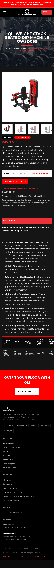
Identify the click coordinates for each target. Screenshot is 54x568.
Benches (7, 455)
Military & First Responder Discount (18, 496)
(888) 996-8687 (10, 533)
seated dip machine (18, 205)
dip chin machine (32, 200)
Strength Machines (37, 196)
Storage (6, 451)
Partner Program (10, 488)
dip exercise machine (21, 203)
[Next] (48, 97)
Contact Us (8, 484)
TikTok (34, 426)
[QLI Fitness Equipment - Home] (27, 409)
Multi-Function (9, 468)
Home (8, 48)
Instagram (22, 426)
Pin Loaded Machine (18, 48)
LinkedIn (45, 426)
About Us (7, 480)
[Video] (5, 117)
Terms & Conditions (10, 556)
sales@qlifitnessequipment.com (17, 536)
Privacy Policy (24, 556)
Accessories (8, 459)
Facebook (8, 426)
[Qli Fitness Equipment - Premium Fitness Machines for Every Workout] (27, 12)
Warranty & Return (38, 556)
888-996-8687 (38, 5)
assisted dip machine (15, 200)
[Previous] (6, 97)
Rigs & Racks (8, 443)
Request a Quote (15, 181)
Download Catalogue (12, 492)
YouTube (8, 431)
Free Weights (9, 464)
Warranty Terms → (41, 173)
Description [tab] (9, 221)
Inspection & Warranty (12, 513)
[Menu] (4, 12)
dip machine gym (37, 203)
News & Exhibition (11, 500)
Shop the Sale (20, 5)
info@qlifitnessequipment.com (14, 539)
